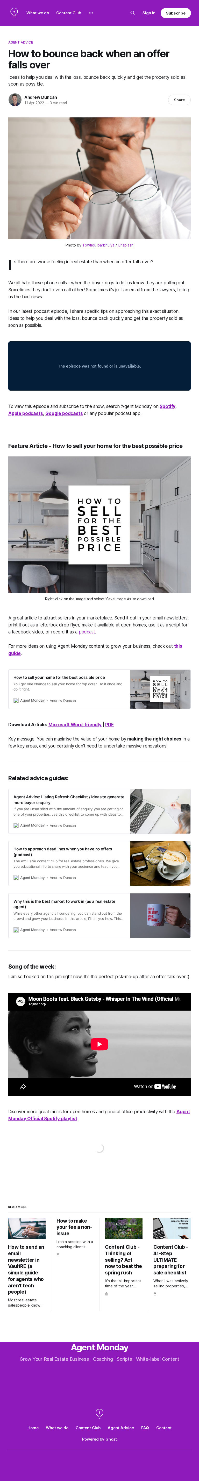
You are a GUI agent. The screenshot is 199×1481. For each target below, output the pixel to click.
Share (179, 99)
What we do (37, 12)
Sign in (149, 12)
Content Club (68, 12)
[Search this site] (133, 13)
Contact (164, 1427)
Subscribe (176, 13)
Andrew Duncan (40, 97)
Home (33, 1427)
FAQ (145, 1427)
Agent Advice (20, 42)
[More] (91, 13)
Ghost (111, 1439)
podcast (87, 631)
